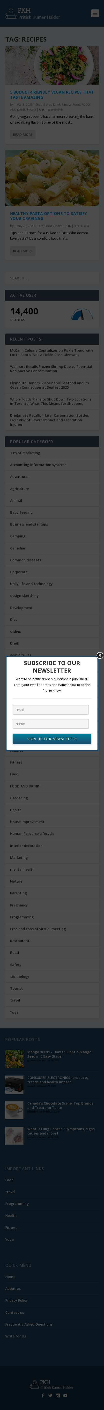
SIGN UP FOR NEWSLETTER (52, 738)
